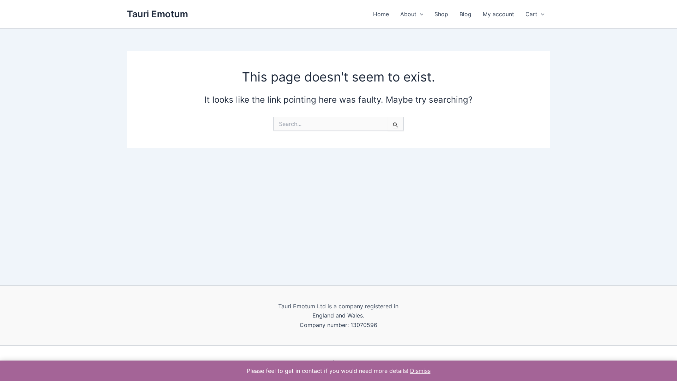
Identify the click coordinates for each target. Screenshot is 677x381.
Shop (441, 14)
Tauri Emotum (157, 13)
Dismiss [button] (420, 370)
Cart (531, 14)
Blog (465, 14)
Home (381, 14)
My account (498, 14)
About (408, 14)
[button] (419, 14)
